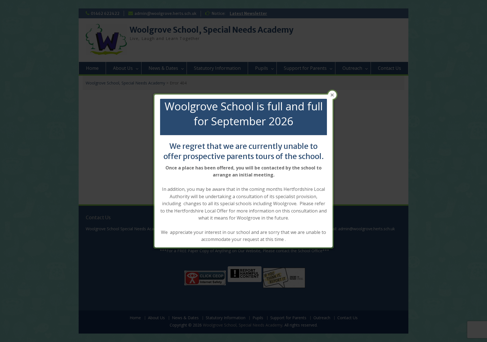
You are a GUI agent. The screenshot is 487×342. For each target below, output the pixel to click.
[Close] (332, 95)
